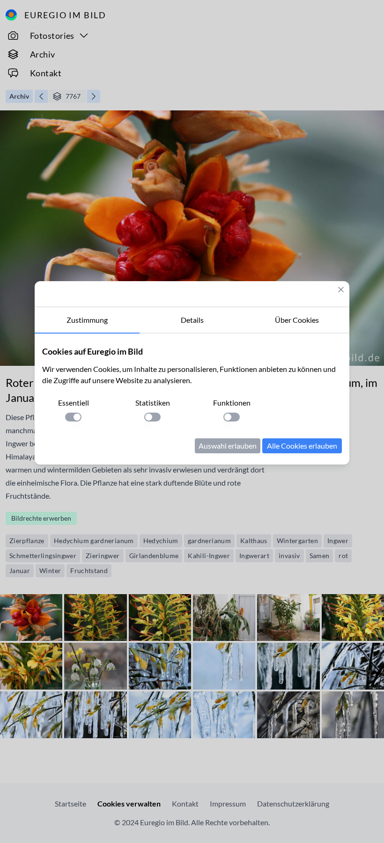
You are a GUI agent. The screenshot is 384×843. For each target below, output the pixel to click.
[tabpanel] (192, 399)
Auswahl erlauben (228, 445)
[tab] (87, 320)
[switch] (73, 417)
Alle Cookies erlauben (302, 445)
